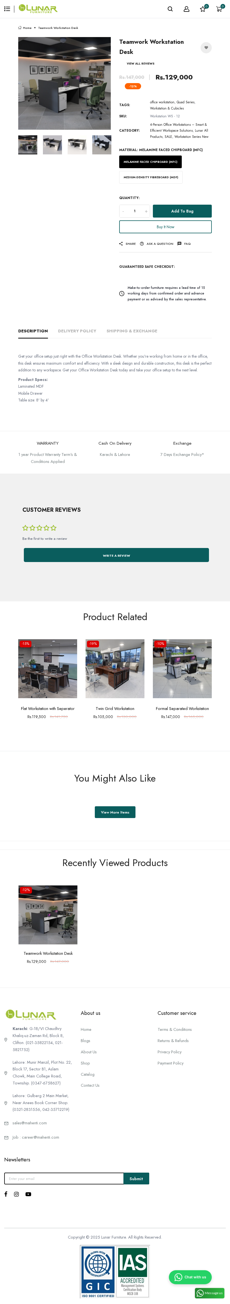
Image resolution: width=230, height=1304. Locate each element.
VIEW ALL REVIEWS (141, 63)
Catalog (88, 1074)
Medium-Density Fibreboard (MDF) (151, 177)
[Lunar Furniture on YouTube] (28, 1194)
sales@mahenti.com (30, 1123)
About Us (89, 1052)
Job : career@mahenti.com (36, 1137)
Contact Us (90, 1085)
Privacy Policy (169, 1052)
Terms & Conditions (175, 1029)
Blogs (85, 1040)
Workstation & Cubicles (167, 108)
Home (27, 28)
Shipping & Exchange (132, 331)
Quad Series (185, 102)
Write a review (116, 555)
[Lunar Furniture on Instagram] (16, 1194)
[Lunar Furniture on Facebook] (5, 1194)
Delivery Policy (77, 331)
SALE (168, 136)
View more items (115, 812)
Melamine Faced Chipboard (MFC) (150, 162)
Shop (85, 1063)
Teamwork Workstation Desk (48, 953)
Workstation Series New (191, 136)
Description (33, 331)
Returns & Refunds (173, 1040)
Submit (136, 1179)
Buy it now (165, 227)
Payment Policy (170, 1063)
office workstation (162, 102)
